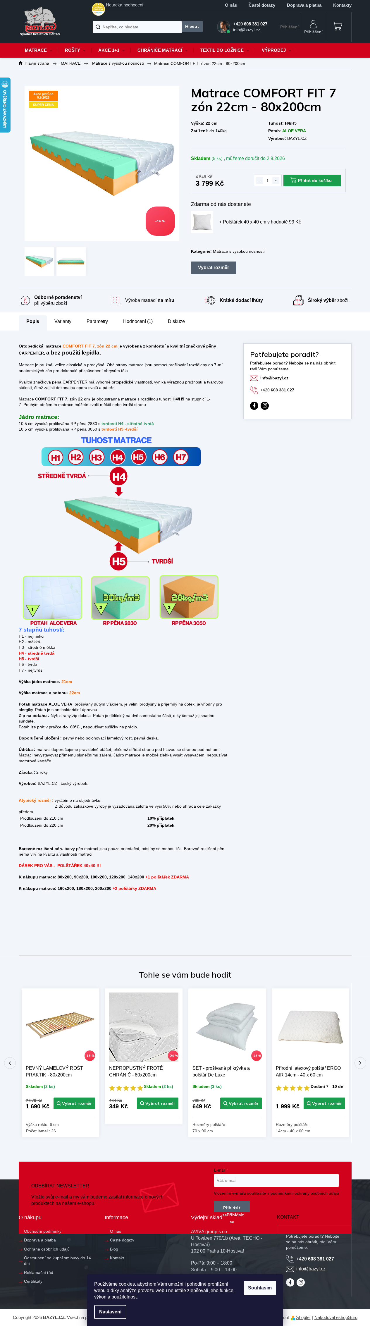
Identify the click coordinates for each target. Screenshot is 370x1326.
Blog (114, 1249)
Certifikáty (33, 1281)
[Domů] (37, 63)
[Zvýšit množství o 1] (275, 180)
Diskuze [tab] (176, 321)
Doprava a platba (304, 5)
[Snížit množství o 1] (259, 180)
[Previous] (10, 1063)
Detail (74, 1103)
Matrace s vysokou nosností (239, 251)
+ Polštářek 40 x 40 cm (260, 221)
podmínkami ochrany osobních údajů (305, 1193)
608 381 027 (277, 390)
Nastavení (110, 1311)
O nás (231, 5)
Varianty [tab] (62, 321)
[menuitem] (38, 50)
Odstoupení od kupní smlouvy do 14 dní (57, 1261)
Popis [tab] (32, 321)
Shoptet (303, 1317)
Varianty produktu (213, 268)
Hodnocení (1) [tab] (138, 321)
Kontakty (342, 5)
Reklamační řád (38, 1272)
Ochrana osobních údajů (47, 1249)
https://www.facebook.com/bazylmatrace (254, 406)
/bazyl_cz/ (265, 406)
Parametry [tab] (97, 321)
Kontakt (117, 1258)
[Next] (360, 1063)
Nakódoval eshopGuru (335, 1317)
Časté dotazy (262, 5)
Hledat (192, 26)
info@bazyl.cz (274, 378)
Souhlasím (260, 1287)
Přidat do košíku (315, 180)
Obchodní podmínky (42, 1231)
